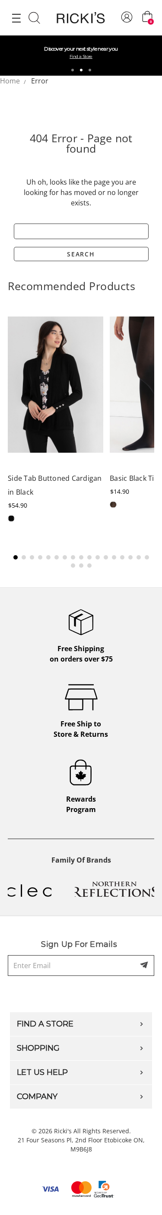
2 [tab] (81, 70)
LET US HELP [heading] (42, 1072)
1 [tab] (72, 70)
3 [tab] (90, 70)
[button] (15, 557)
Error (39, 81)
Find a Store (81, 56)
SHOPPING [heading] (38, 1048)
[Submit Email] (144, 965)
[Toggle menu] (16, 17)
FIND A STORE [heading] (45, 1024)
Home (10, 81)
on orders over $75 (81, 654)
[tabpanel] (81, 55)
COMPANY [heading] (37, 1096)
